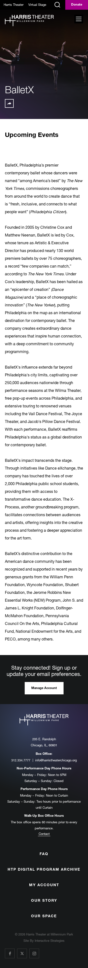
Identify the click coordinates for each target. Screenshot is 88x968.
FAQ (44, 854)
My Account (44, 885)
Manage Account (44, 688)
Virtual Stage (37, 5)
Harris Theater (13, 5)
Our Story (44, 901)
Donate (76, 5)
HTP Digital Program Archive (44, 870)
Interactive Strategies (50, 941)
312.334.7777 (20, 760)
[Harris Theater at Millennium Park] (29, 21)
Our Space (44, 916)
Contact (44, 834)
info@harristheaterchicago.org (56, 760)
